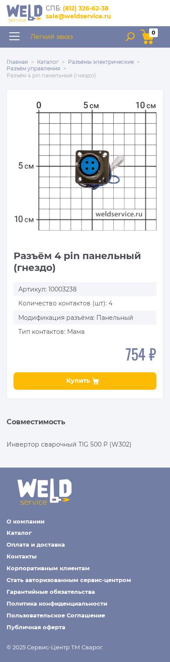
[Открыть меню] (14, 37)
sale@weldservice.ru (78, 16)
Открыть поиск (130, 36)
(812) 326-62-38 (86, 8)
